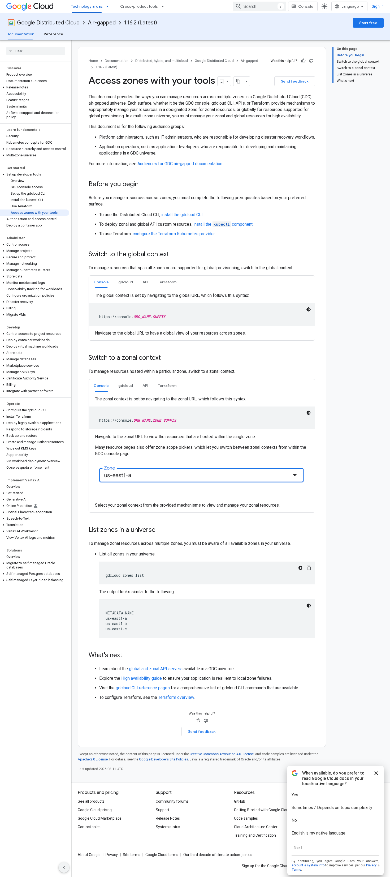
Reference (53, 34)
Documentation (20, 34)
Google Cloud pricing (95, 810)
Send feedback (295, 81)
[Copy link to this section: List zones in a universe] (160, 530)
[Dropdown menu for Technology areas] (109, 6)
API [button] (145, 282)
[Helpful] (303, 61)
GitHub (239, 801)
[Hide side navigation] (64, 867)
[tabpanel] (202, 314)
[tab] (101, 282)
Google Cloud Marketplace (100, 818)
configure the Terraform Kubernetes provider (174, 233)
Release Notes (168, 818)
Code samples (246, 818)
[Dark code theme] (308, 309)
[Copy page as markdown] (238, 81)
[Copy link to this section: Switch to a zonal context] (166, 358)
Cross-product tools (139, 6)
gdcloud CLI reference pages (143, 687)
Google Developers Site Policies (163, 759)
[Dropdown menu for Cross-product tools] (164, 6)
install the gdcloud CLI (182, 214)
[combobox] (259, 6)
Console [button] (101, 282)
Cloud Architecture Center (256, 827)
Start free (368, 22)
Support (162, 810)
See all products (91, 801)
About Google (89, 855)
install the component (223, 224)
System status (168, 827)
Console (305, 6)
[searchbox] (35, 51)
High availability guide (141, 678)
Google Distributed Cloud (48, 22)
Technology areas (87, 6)
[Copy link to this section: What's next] (127, 655)
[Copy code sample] (309, 568)
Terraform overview (176, 697)
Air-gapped (102, 22)
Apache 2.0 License (93, 759)
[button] (34, 87)
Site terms (131, 855)
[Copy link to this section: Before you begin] (143, 184)
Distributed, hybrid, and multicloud (161, 61)
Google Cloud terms (161, 855)
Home (93, 61)
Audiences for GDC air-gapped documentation (179, 163)
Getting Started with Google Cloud (262, 810)
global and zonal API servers (156, 668)
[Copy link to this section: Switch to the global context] (174, 254)
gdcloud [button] (125, 282)
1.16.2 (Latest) (140, 22)
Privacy (112, 855)
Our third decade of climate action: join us (217, 855)
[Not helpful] (311, 61)
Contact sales (89, 827)
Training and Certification (255, 835)
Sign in (378, 6)
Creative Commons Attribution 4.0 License (222, 754)
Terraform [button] (167, 282)
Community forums (172, 801)
